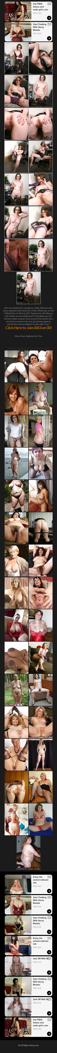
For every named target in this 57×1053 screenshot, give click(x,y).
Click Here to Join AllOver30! (28, 327)
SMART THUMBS (34, 869)
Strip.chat (37, 13)
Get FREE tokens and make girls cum (40, 7)
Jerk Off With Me (41, 958)
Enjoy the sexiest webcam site (41, 880)
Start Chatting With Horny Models (40, 27)
